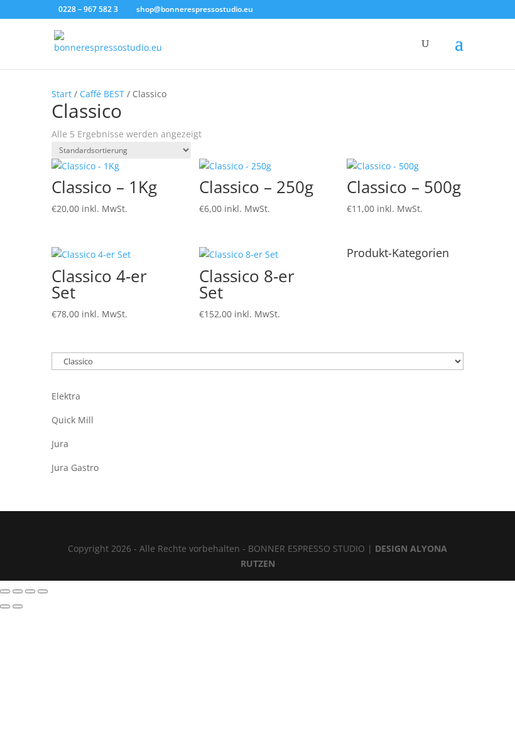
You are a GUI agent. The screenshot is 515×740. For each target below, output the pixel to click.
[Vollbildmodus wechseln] (18, 591)
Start (62, 94)
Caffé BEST (102, 94)
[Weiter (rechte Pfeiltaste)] (18, 606)
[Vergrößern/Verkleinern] (5, 591)
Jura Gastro (75, 467)
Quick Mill (73, 420)
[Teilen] (30, 591)
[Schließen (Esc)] (43, 591)
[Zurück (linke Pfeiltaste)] (5, 606)
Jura (60, 444)
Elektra (66, 396)
